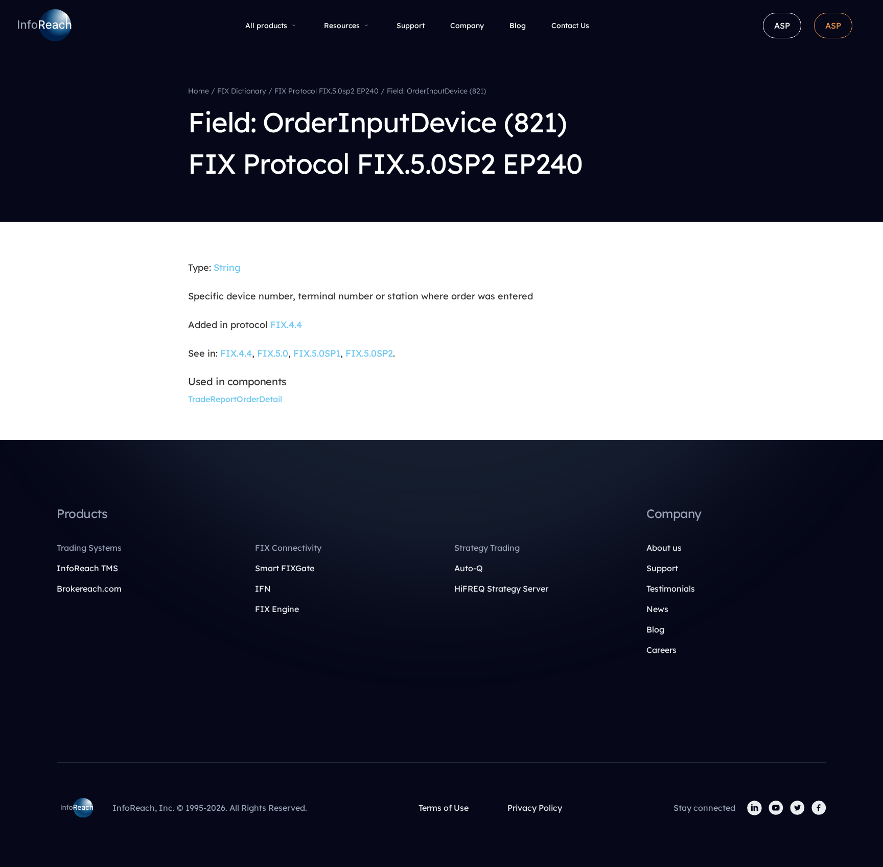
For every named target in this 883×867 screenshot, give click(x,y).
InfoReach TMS (87, 568)
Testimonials (670, 588)
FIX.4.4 (286, 325)
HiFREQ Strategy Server (501, 588)
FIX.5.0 (272, 353)
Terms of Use (444, 808)
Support (411, 25)
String (227, 267)
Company (467, 25)
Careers (661, 650)
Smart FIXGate (284, 568)
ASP (782, 25)
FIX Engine (277, 609)
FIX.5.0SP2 (369, 353)
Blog (517, 25)
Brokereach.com (89, 588)
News (657, 609)
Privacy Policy (534, 808)
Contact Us (570, 25)
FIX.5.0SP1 (316, 353)
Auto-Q (468, 568)
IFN (263, 588)
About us (664, 548)
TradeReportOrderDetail (235, 399)
